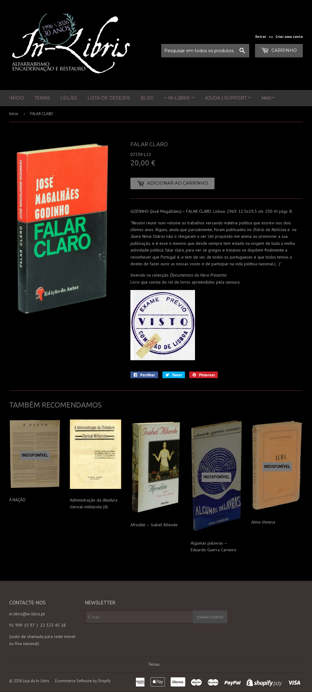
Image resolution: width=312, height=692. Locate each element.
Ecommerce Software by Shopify (83, 680)
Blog (147, 98)
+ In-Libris (177, 98)
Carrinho (283, 50)
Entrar (260, 36)
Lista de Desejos (108, 98)
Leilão (68, 98)
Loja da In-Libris (36, 680)
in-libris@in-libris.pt (27, 614)
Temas (42, 98)
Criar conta (210, 617)
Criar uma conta (289, 36)
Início (16, 98)
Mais (266, 98)
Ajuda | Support (226, 98)
